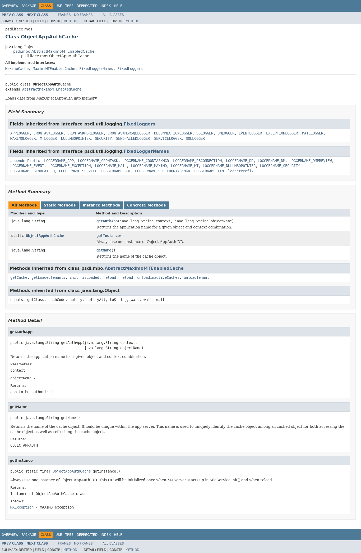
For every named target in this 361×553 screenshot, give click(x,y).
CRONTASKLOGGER (48, 133)
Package (29, 6)
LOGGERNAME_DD (239, 161)
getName (103, 250)
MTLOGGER (48, 138)
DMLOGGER (225, 133)
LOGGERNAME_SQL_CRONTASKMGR (162, 171)
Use (58, 6)
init (74, 277)
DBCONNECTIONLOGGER (173, 133)
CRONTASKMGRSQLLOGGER (129, 133)
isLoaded (90, 277)
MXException (22, 507)
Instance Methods (101, 205)
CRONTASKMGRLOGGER (85, 133)
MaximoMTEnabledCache (54, 68)
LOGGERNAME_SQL (116, 171)
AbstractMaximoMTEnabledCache (51, 89)
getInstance (108, 235)
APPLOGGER (19, 133)
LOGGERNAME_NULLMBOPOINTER (229, 166)
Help (118, 6)
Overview (10, 6)
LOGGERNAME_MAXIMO (149, 166)
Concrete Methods (146, 205)
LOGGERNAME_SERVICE (78, 171)
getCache (18, 277)
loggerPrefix (240, 171)
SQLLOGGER (195, 138)
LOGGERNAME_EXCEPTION (69, 166)
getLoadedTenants (48, 277)
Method (70, 21)
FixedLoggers (130, 68)
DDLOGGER (204, 133)
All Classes (113, 15)
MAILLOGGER (312, 133)
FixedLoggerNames (96, 68)
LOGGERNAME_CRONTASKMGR (145, 161)
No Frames (83, 15)
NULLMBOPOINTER (76, 138)
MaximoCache (17, 68)
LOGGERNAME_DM (271, 161)
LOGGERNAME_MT (184, 166)
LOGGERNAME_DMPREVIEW (310, 161)
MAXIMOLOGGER (23, 138)
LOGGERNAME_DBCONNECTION (197, 161)
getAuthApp (107, 221)
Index (106, 6)
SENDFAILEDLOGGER (133, 138)
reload (109, 277)
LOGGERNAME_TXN (209, 171)
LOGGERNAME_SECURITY (280, 166)
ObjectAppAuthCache (45, 235)
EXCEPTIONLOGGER (282, 133)
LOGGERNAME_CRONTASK (98, 161)
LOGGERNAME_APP (59, 161)
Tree (69, 6)
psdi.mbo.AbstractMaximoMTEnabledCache (54, 51)
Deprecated (87, 6)
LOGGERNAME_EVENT (27, 166)
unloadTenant (196, 277)
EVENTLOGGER (250, 133)
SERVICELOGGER (168, 138)
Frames (64, 15)
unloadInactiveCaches (158, 277)
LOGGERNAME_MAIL (111, 166)
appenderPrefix (25, 161)
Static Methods (60, 205)
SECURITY (103, 138)
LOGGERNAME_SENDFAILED (32, 171)
